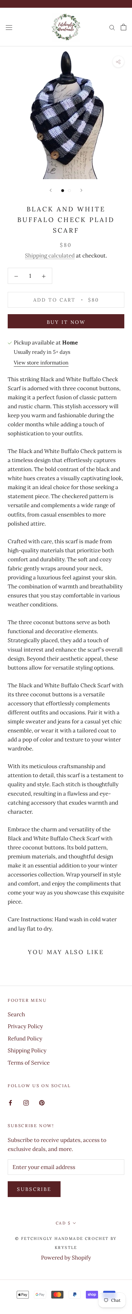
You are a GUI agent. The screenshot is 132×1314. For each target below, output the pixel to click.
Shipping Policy (27, 1050)
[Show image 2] (69, 190)
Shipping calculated (50, 255)
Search (16, 1014)
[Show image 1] (62, 190)
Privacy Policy (25, 1026)
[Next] (81, 190)
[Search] (112, 27)
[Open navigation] (9, 27)
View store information (41, 362)
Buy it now (66, 322)
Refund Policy (25, 1038)
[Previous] (51, 190)
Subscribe (34, 1189)
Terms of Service (29, 1062)
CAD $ (63, 1223)
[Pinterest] (42, 1102)
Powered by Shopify (66, 1257)
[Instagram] (26, 1102)
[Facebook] (10, 1102)
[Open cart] (123, 27)
